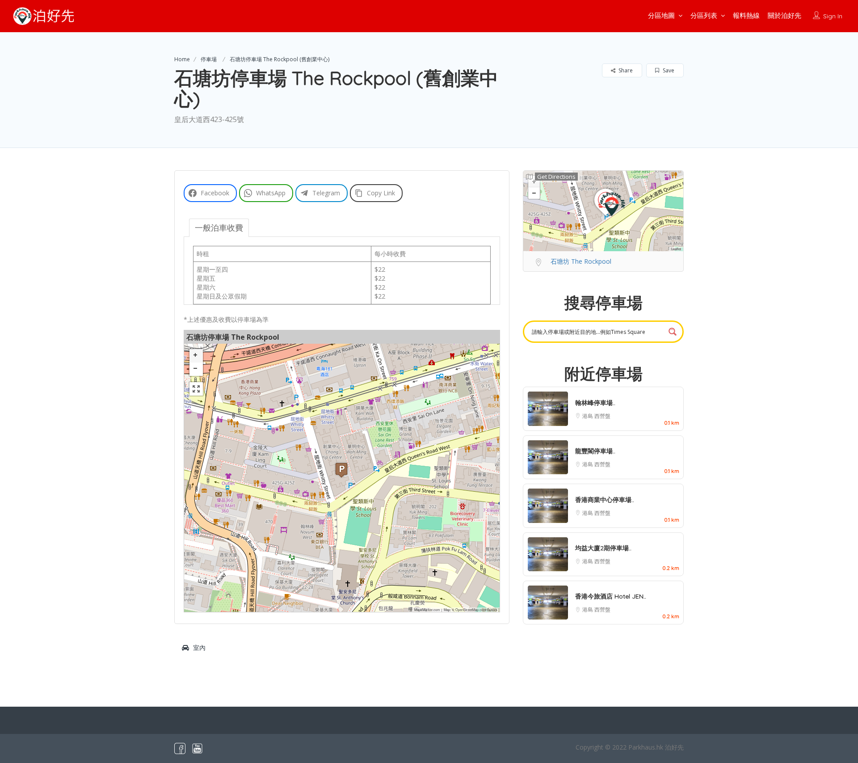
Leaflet (676, 248)
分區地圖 (661, 15)
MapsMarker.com (427, 609)
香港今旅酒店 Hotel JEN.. (610, 596)
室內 (199, 647)
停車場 (209, 59)
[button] (341, 470)
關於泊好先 (784, 15)
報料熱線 (746, 15)
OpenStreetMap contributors (476, 609)
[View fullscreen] (196, 389)
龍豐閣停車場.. (595, 451)
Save (667, 70)
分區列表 (703, 15)
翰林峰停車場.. (595, 403)
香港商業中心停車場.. (604, 500)
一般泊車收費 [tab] (219, 227)
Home (182, 59)
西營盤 (602, 416)
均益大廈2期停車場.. (603, 548)
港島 (588, 416)
